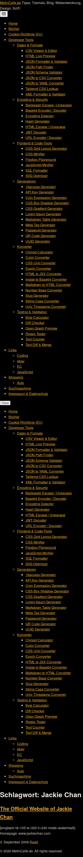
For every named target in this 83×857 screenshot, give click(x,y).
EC (19, 366)
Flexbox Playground (41, 159)
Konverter (24, 246)
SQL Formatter (37, 170)
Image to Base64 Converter (46, 279)
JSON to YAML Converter (45, 83)
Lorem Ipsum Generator (43, 214)
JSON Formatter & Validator (46, 61)
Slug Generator (37, 295)
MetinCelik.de (11, 2)
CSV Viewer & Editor (41, 50)
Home (13, 23)
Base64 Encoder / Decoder (46, 110)
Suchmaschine (20, 388)
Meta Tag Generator (40, 224)
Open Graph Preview (41, 328)
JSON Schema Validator (44, 72)
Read (34, 842)
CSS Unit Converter (41, 262)
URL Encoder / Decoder (44, 137)
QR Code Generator (41, 235)
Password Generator (41, 230)
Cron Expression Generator (46, 197)
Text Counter (35, 339)
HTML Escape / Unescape (45, 126)
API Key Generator (40, 192)
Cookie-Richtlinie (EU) (26, 34)
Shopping (16, 377)
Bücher (14, 28)
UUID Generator (38, 241)
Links (13, 350)
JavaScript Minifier (39, 164)
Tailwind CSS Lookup (42, 88)
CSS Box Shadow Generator (47, 202)
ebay (20, 361)
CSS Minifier (35, 154)
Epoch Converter (38, 268)
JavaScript (25, 371)
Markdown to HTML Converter (48, 284)
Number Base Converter (44, 290)
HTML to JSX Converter (44, 273)
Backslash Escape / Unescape (49, 105)
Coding (22, 355)
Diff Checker (35, 322)
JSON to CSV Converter (44, 77)
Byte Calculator (37, 317)
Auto (20, 382)
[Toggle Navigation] (4, 14)
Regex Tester (36, 333)
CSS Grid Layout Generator (46, 148)
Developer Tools (21, 39)
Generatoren (26, 181)
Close (5, 403)
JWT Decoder (36, 132)
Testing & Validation (32, 311)
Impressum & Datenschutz (28, 393)
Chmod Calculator (39, 252)
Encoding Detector (40, 115)
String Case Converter (42, 301)
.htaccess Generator (41, 186)
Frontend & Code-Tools (34, 143)
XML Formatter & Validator (45, 94)
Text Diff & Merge (39, 344)
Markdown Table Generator (46, 219)
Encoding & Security (32, 99)
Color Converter (38, 257)
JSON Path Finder (39, 66)
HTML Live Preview (40, 55)
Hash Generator (38, 121)
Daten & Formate (30, 45)
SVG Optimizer (37, 175)
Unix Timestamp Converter (46, 306)
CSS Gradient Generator (44, 208)
